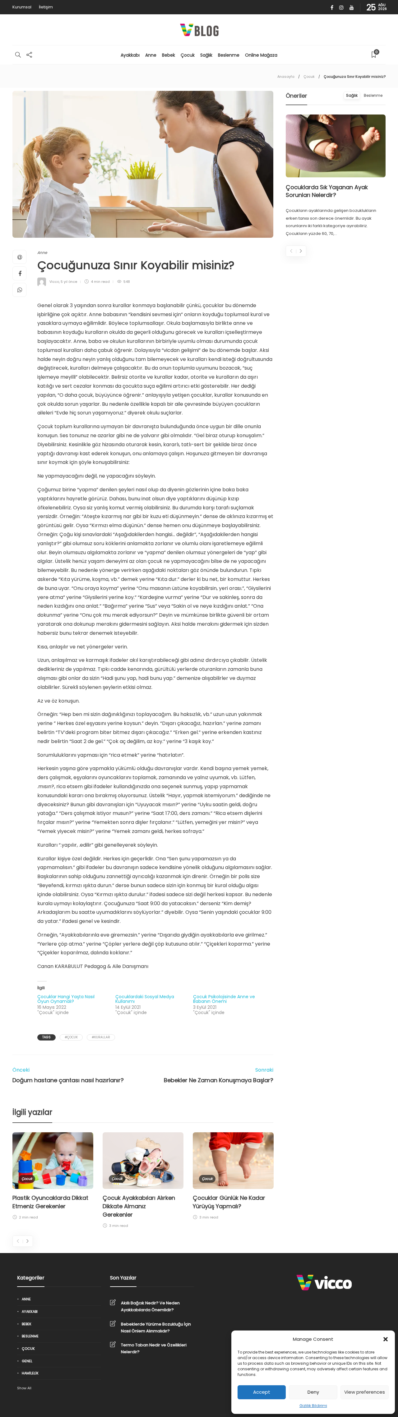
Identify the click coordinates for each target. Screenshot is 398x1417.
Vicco (54, 281)
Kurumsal (21, 7)
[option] (53, 1177)
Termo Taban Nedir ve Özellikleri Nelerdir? (154, 1348)
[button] (385, 1339)
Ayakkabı (130, 55)
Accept (261, 1392)
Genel (27, 1361)
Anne (150, 55)
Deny (313, 1392)
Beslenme (228, 55)
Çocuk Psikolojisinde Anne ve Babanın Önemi (224, 999)
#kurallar (101, 1037)
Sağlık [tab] (352, 95)
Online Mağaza (261, 55)
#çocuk (71, 1037)
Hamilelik (30, 1373)
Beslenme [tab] (373, 95)
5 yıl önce (69, 281)
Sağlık (206, 55)
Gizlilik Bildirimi (313, 1405)
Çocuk (188, 55)
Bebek (168, 55)
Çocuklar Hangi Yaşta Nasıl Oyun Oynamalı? (66, 999)
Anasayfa (285, 76)
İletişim (46, 7)
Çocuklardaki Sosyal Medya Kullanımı (144, 999)
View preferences (364, 1392)
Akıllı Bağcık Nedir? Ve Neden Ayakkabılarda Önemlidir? (150, 1306)
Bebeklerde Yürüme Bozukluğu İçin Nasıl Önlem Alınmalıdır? (156, 1327)
